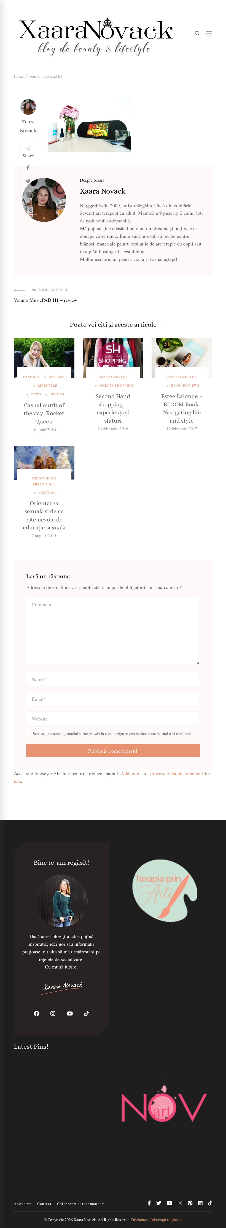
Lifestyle (47, 385)
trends (57, 394)
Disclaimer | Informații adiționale (156, 1219)
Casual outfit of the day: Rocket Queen (44, 413)
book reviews (185, 385)
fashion (31, 376)
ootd (36, 394)
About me (23, 1203)
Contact (44, 1203)
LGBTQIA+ (47, 492)
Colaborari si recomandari (81, 1203)
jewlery (56, 376)
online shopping (116, 385)
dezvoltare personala (44, 481)
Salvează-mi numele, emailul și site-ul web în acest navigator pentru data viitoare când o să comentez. (112, 733)
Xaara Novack (28, 126)
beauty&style (113, 376)
